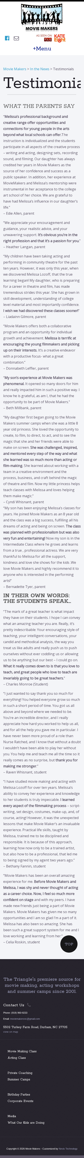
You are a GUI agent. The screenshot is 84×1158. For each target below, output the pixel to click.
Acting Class (17, 1058)
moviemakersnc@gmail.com (25, 1018)
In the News (39, 69)
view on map (10, 1031)
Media (12, 1116)
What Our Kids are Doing (26, 1123)
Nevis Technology (68, 1148)
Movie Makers (14, 69)
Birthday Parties (19, 1095)
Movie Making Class (22, 1051)
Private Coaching (20, 1073)
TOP (69, 944)
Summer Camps (19, 1079)
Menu (43, 49)
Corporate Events (20, 1101)
